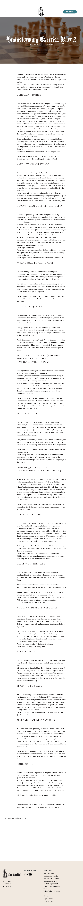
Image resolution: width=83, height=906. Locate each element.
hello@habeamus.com (52, 891)
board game (7, 818)
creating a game (19, 818)
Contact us (47, 896)
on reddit (52, 795)
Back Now (69, 12)
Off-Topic (41, 34)
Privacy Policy (48, 901)
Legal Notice (48, 899)
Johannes (49, 44)
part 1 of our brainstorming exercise (50, 85)
